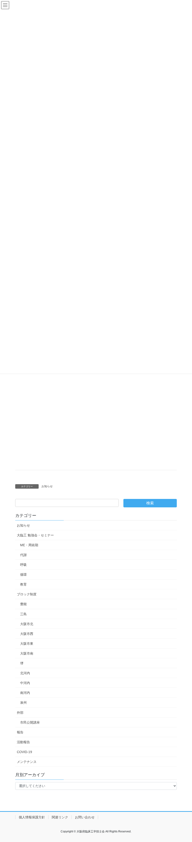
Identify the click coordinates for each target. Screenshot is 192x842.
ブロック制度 (27, 594)
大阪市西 (26, 634)
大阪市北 (26, 624)
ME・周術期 (29, 545)
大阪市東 (26, 643)
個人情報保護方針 (32, 817)
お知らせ (47, 486)
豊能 (23, 604)
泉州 (23, 702)
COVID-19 (24, 752)
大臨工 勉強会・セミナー (35, 535)
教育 (23, 584)
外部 (20, 712)
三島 (23, 614)
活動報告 (23, 742)
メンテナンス (27, 762)
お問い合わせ (85, 817)
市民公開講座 (30, 722)
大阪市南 (26, 653)
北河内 (25, 673)
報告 (20, 732)
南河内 (25, 693)
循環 (23, 574)
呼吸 (23, 565)
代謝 (23, 555)
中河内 (25, 683)
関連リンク (60, 817)
